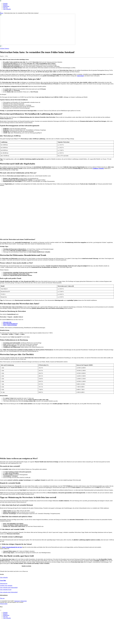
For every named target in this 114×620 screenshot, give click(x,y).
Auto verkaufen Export (5, 589)
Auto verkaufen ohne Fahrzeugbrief (9, 587)
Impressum (17, 601)
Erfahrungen (6, 6)
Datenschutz (24, 601)
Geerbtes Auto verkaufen (6, 585)
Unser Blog (3, 580)
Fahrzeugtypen (3, 583)
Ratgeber (5, 5)
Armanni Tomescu (4, 48)
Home (1, 13)
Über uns (5, 7)
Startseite (5, 3)
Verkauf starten (3, 603)
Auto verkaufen (7, 9)
